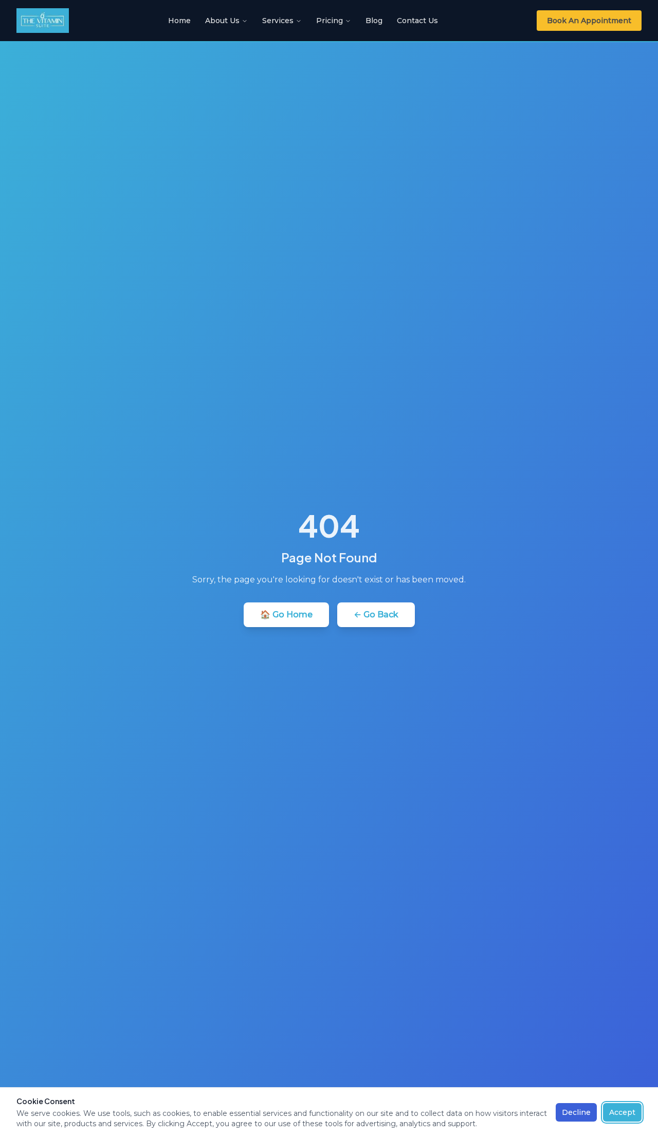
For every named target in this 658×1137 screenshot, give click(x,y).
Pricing (329, 20)
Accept (622, 1112)
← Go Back (376, 614)
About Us (222, 20)
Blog (373, 20)
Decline (576, 1112)
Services (278, 20)
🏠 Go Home (286, 614)
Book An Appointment (589, 20)
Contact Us (417, 20)
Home (179, 20)
